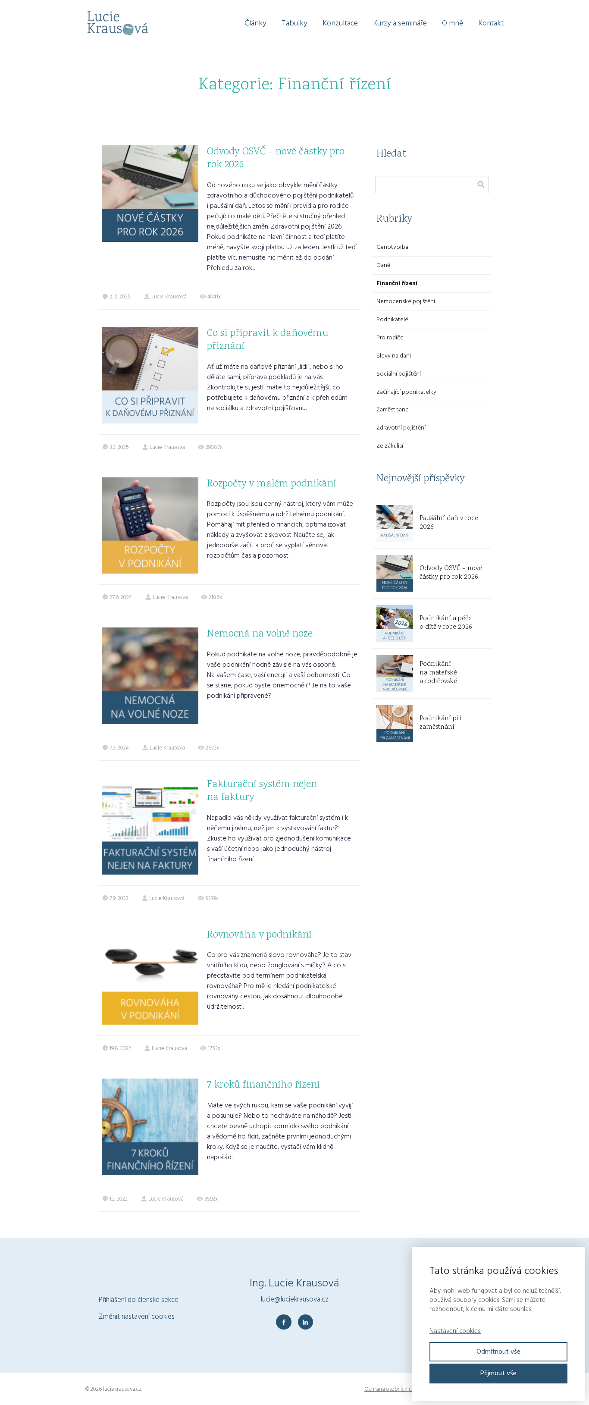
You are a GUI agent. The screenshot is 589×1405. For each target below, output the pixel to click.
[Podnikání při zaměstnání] (394, 723)
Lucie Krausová (169, 297)
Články (255, 23)
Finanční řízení (396, 283)
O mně (452, 23)
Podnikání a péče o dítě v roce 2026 (446, 623)
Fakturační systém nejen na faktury (262, 791)
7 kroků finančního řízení (263, 1085)
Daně (383, 265)
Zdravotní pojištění (401, 427)
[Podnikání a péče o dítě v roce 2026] (394, 623)
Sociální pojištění (398, 374)
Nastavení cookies (455, 1331)
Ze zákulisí (389, 446)
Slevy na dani (393, 355)
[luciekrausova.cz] (117, 23)
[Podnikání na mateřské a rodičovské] (394, 673)
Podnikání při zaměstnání (440, 723)
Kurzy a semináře (400, 23)
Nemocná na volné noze (260, 634)
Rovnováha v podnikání (259, 935)
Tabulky (294, 23)
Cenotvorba (392, 247)
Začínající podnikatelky (406, 392)
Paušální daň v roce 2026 (449, 523)
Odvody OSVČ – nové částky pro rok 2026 (276, 158)
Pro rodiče (390, 337)
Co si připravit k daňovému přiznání (267, 340)
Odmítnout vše (498, 1351)
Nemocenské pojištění (405, 301)
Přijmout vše (498, 1373)
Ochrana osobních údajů (393, 1389)
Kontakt (491, 23)
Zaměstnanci (393, 409)
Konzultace (340, 23)
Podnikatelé (392, 319)
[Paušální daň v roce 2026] (394, 523)
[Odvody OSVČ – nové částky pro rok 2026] (394, 573)
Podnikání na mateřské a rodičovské (438, 673)
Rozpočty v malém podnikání (271, 484)
